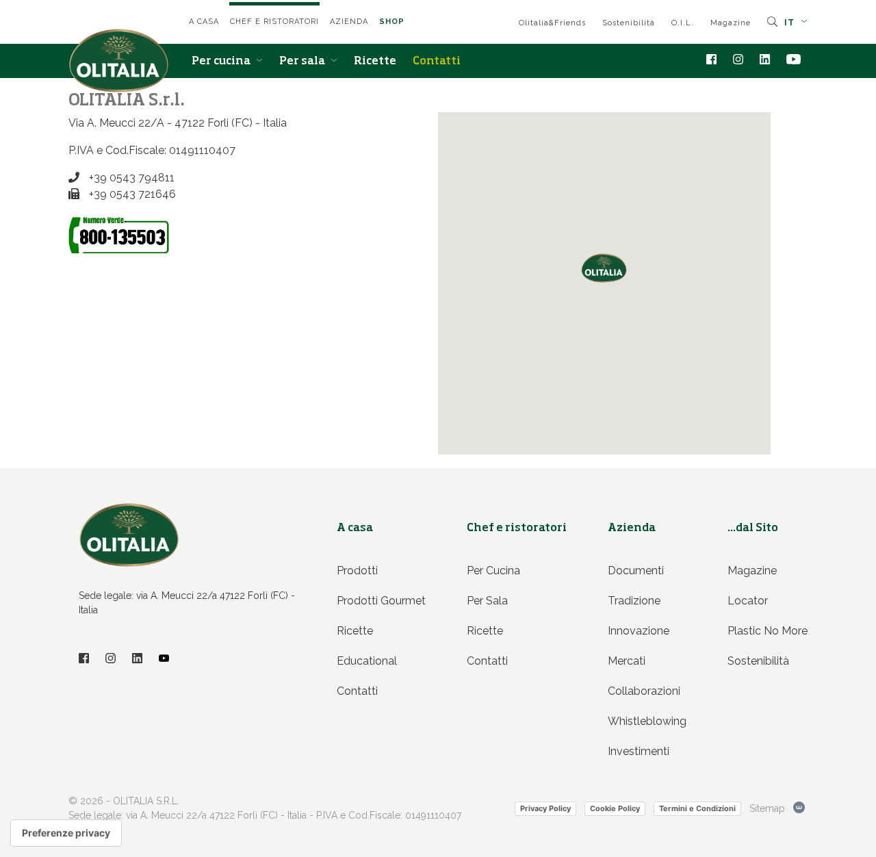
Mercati (626, 660)
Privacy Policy (545, 808)
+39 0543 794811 (130, 177)
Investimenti (638, 751)
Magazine (730, 22)
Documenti (636, 570)
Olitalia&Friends (552, 22)
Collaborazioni (644, 691)
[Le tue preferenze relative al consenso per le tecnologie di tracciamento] (66, 833)
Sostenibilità (628, 22)
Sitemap (767, 808)
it (790, 22)
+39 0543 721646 (131, 194)
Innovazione (638, 630)
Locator (747, 600)
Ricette (375, 61)
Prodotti (357, 570)
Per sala (303, 61)
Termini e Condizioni (697, 808)
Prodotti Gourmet (381, 600)
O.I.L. (682, 22)
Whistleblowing (647, 721)
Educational (367, 660)
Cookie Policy (615, 808)
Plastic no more (767, 630)
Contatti (437, 61)
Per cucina (222, 61)
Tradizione (634, 600)
